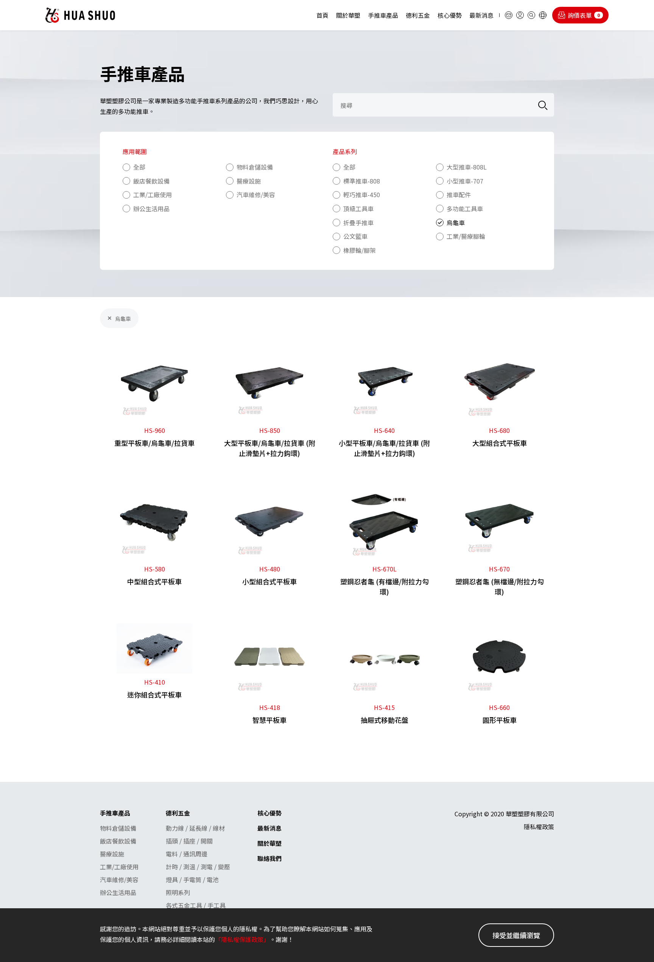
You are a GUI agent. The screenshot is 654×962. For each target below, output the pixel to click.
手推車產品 (383, 15)
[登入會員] (520, 15)
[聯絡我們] (508, 15)
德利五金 (418, 15)
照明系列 (178, 892)
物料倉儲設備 (118, 828)
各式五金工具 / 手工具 (196, 905)
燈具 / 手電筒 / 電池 (192, 879)
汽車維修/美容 (119, 879)
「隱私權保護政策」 (242, 939)
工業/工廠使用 (119, 866)
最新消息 (481, 15)
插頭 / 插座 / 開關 (189, 840)
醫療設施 (112, 853)
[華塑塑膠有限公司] (80, 15)
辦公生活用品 (118, 892)
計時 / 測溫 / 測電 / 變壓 (198, 866)
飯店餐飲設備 (118, 840)
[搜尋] (531, 15)
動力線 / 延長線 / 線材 (195, 828)
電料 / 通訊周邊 (186, 853)
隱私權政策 (539, 826)
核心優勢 (450, 15)
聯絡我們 (269, 858)
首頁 (322, 15)
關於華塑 (348, 15)
